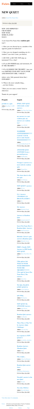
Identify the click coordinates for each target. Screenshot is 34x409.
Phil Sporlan (24, 298)
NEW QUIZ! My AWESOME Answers (23, 305)
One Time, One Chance (26, 110)
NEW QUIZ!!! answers (24, 186)
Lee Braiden (24, 317)
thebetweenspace (25, 230)
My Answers (21, 207)
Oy (21, 201)
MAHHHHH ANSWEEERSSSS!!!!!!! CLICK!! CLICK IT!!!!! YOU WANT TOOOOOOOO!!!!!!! (24, 135)
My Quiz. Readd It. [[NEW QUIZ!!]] (23, 286)
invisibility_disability (26, 340)
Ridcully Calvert (25, 241)
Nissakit (23, 382)
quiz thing (20, 295)
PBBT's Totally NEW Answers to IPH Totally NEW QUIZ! (24, 249)
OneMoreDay (24, 156)
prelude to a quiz (7, 104)
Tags (29, 3)
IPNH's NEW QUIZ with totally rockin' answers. (23, 106)
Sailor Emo (23, 279)
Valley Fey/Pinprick (26, 359)
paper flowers (24, 308)
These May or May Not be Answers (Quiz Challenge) (24, 325)
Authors (14, 3)
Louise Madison (25, 289)
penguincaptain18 (25, 220)
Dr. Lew (23, 188)
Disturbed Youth (25, 209)
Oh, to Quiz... (21, 357)
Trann (22, 350)
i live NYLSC (24, 125)
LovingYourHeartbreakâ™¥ (23, 144)
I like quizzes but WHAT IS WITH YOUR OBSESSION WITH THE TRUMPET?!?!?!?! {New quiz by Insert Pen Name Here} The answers (24, 269)
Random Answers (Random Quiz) (22, 347)
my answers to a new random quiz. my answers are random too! (23, 119)
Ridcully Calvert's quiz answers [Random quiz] (24, 237)
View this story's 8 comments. (10, 398)
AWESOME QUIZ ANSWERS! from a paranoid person (23, 152)
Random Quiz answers (24, 314)
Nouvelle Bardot (25, 390)
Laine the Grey (24, 329)
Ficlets (6, 4)
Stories (22, 3)
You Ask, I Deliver (23, 388)
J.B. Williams (24, 180)
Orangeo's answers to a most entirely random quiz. (24, 164)
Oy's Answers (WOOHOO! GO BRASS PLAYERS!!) (23, 196)
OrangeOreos (24, 169)
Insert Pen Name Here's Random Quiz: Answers (24, 227)
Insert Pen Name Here (12, 18)
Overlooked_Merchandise (23, 371)
